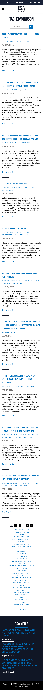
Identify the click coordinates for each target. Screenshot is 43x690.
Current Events (21, 551)
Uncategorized (8, 332)
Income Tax (21, 41)
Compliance (21, 542)
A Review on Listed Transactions (15, 184)
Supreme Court (21, 595)
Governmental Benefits (21, 573)
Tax (27, 41)
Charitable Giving (9, 188)
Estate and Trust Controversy (21, 566)
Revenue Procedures (21, 588)
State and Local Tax (21, 592)
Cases (4, 90)
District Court (21, 554)
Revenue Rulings (22, 590)
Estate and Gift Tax (21, 563)
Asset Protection (21, 530)
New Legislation (21, 580)
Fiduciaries (21, 571)
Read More (8, 70)
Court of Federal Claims (21, 547)
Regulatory (14, 283)
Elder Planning (21, 556)
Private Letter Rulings (21, 143)
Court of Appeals (21, 544)
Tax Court (25, 90)
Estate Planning (8, 41)
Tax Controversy (19, 387)
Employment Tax (21, 559)
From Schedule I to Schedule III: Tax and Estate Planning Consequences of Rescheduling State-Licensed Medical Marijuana (21, 325)
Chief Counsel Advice (21, 539)
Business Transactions (21, 532)
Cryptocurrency (21, 549)
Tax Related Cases (21, 235)
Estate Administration (16, 435)
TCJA (21, 607)
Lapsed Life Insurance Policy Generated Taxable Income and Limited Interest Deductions (18, 379)
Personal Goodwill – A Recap (14, 228)
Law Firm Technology (21, 578)
